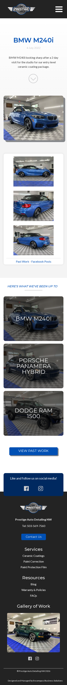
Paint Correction (33, 561)
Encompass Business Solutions (48, 680)
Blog (33, 584)
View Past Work (33, 451)
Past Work (22, 261)
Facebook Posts (41, 261)
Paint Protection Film (34, 567)
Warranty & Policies (33, 589)
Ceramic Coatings (33, 555)
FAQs (33, 595)
